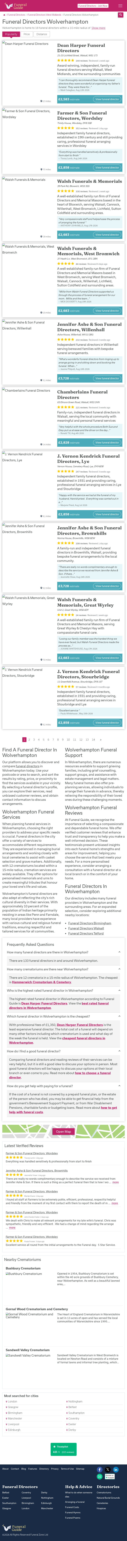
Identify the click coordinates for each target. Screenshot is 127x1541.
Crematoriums (104, 1492)
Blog (23, 1469)
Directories (108, 1486)
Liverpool (13, 1424)
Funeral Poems (72, 1518)
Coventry (73, 1418)
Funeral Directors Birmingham (89, 923)
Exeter (72, 1424)
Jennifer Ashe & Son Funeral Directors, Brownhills (37, 1170)
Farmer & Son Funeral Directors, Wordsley (32, 1153)
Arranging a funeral (75, 1502)
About (5, 1469)
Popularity (11, 34)
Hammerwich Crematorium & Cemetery (41, 982)
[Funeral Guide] (4, 15)
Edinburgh (13, 1429)
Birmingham (14, 1412)
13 (87, 739)
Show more (98, 27)
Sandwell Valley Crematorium (28, 1350)
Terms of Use (67, 1469)
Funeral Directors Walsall (86, 928)
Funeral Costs (72, 1507)
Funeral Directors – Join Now (93, 6)
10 (68, 739)
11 (74, 739)
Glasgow (12, 1407)
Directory (44, 1469)
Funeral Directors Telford (86, 933)
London (12, 1401)
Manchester (14, 1418)
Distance (42, 34)
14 (93, 739)
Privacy (55, 1469)
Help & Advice (78, 1486)
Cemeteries (102, 1503)
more (115, 1182)
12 (80, 739)
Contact (15, 1469)
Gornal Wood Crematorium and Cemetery (37, 1309)
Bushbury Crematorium (23, 1268)
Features (32, 1469)
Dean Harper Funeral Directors (44, 1003)
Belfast (72, 1407)
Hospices (101, 1508)
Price (27, 34)
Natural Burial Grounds (108, 1498)
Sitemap (80, 1469)
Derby (72, 1429)
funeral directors (27, 766)
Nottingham (75, 1401)
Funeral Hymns (72, 1512)
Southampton (76, 1412)
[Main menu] (120, 5)
